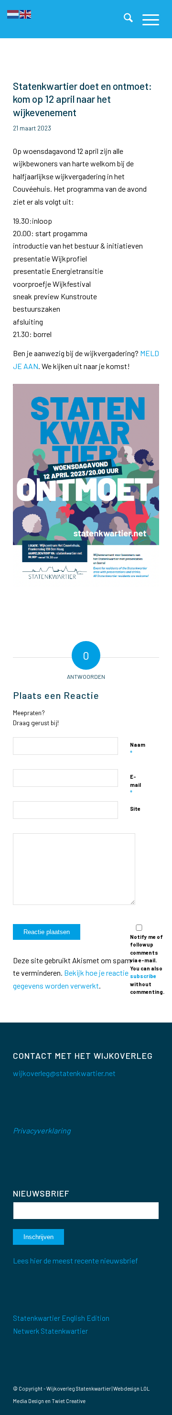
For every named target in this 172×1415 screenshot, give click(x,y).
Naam (137, 749)
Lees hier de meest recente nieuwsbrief (75, 1260)
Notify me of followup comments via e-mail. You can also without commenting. (147, 964)
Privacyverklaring (42, 1130)
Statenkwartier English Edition (61, 1318)
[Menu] (146, 19)
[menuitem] (123, 19)
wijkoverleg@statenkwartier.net (64, 1073)
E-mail (135, 784)
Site (135, 808)
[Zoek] (123, 19)
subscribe (143, 976)
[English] (26, 13)
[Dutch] (13, 13)
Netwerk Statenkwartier (50, 1331)
